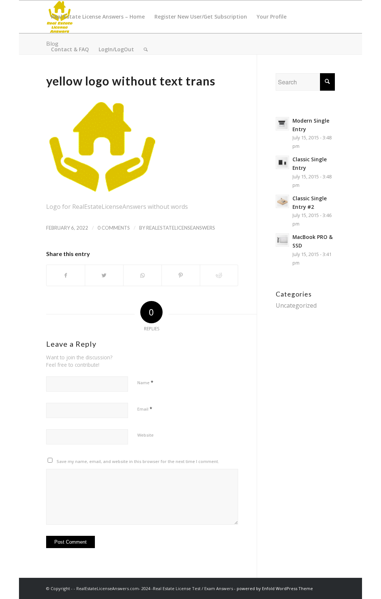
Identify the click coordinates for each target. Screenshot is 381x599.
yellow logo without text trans (130, 81)
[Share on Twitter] (104, 275)
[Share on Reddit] (219, 275)
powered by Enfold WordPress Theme (275, 588)
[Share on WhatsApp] (142, 275)
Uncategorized (296, 305)
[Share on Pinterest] (181, 275)
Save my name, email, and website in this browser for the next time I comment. (138, 461)
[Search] (146, 49)
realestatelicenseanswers (180, 228)
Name (145, 382)
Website (145, 435)
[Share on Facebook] (66, 275)
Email (144, 408)
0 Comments (113, 228)
